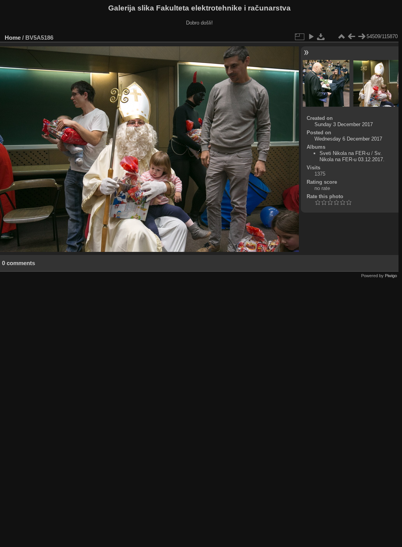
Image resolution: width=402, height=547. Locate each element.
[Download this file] (321, 37)
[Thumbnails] (341, 37)
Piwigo (391, 275)
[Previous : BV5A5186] (351, 37)
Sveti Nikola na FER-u (344, 153)
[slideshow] (311, 37)
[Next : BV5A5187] (361, 37)
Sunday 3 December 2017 (343, 124)
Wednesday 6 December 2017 (348, 139)
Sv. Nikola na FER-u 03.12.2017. (351, 156)
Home (13, 37)
